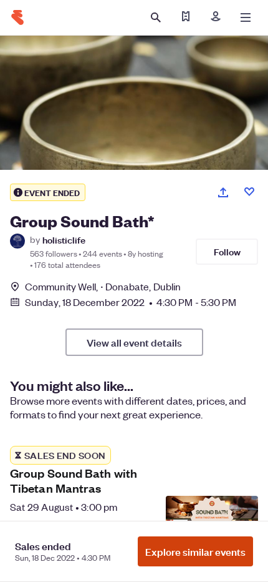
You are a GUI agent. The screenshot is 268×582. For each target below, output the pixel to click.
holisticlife (63, 239)
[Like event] (249, 191)
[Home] (17, 17)
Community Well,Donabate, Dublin (103, 286)
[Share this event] (223, 192)
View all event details (134, 342)
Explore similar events (195, 551)
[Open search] (155, 17)
